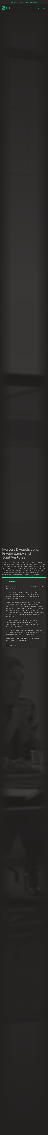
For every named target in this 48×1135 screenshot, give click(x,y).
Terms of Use (21, 638)
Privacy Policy (36, 638)
